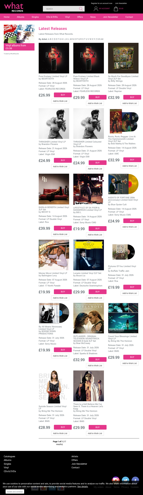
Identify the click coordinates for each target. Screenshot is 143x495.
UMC (116, 153)
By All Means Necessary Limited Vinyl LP (50, 327)
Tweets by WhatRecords (11, 54)
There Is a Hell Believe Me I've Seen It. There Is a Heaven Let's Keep (88, 406)
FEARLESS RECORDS (55, 88)
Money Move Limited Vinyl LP (53, 273)
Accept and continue (15, 491)
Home (6, 16)
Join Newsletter (121, 3)
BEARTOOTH (48, 78)
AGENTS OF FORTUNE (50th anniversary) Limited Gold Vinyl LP (123, 200)
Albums (20, 16)
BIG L (78, 212)
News (93, 16)
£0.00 (121, 8)
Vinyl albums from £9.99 (16, 47)
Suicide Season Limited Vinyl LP (52, 407)
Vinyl (67, 16)
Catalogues (9, 456)
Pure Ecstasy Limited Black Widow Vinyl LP (86, 77)
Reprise (118, 91)
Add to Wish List (60, 101)
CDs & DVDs (52, 16)
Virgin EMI (50, 154)
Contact (129, 16)
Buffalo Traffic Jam (120, 270)
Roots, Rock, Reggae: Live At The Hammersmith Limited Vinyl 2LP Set (122, 138)
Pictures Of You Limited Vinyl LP (122, 267)
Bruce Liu (80, 275)
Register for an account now (101, 3)
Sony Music (50, 343)
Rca (47, 222)
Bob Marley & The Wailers (123, 143)
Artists (75, 456)
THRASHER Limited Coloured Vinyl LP (87, 142)
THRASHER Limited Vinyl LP (52, 141)
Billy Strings (117, 80)
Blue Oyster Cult (119, 204)
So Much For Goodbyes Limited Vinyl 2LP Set (123, 77)
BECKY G (46, 211)
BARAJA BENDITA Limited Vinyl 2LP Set (54, 208)
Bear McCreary (83, 343)
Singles (35, 16)
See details (82, 486)
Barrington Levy (49, 275)
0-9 (98, 39)
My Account (104, 8)
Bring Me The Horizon (121, 340)
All (102, 39)
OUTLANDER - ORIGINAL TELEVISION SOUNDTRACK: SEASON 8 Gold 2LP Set (86, 338)
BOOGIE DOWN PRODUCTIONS (47, 332)
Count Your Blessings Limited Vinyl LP (122, 337)
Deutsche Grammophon (91, 285)
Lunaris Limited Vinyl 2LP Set (87, 273)
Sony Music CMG (88, 222)
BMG (116, 351)
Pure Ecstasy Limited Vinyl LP (53, 76)
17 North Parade (52, 285)
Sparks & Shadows (88, 353)
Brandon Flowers (50, 144)
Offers (80, 16)
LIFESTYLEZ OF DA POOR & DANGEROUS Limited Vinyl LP (87, 208)
